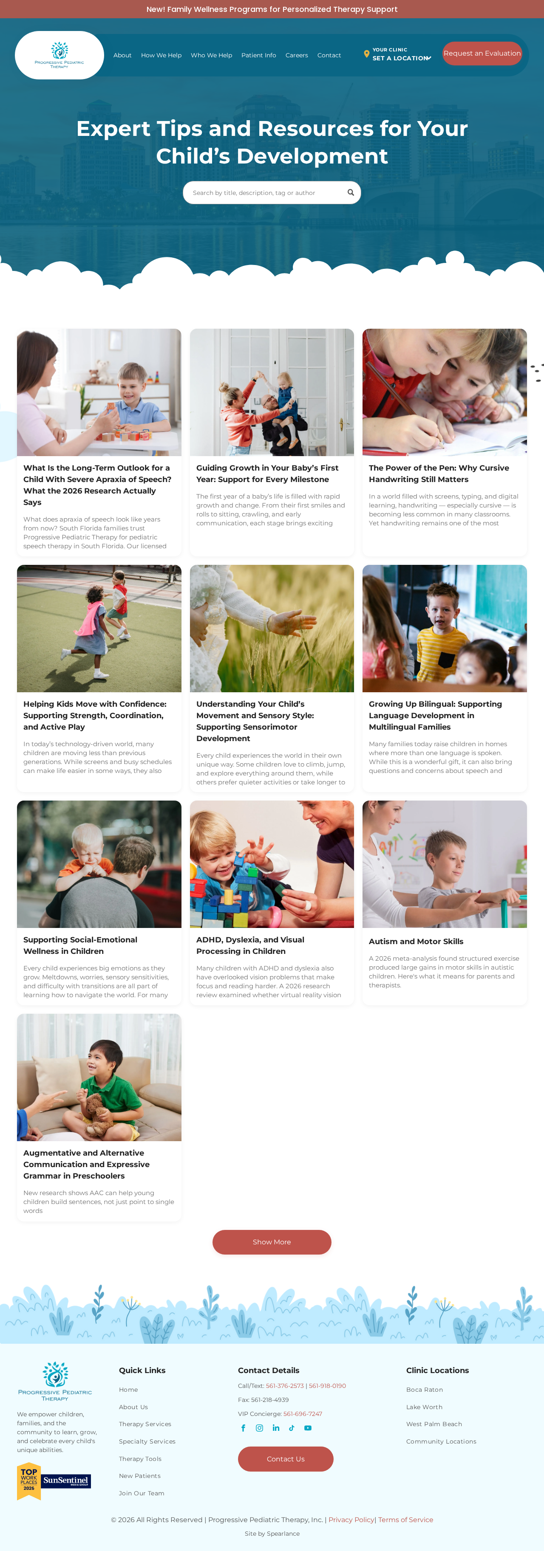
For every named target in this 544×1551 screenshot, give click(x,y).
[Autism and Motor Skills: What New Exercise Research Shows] (445, 864)
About (122, 55)
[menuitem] (174, 1390)
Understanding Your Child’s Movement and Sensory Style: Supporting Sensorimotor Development (255, 721)
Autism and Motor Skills (416, 941)
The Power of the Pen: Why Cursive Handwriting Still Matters (439, 473)
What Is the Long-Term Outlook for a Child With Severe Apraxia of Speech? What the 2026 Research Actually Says (97, 485)
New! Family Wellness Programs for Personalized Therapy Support (272, 9)
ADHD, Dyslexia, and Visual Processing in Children (250, 945)
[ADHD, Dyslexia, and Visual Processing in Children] (272, 864)
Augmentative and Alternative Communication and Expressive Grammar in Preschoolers (86, 1164)
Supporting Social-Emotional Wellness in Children (80, 945)
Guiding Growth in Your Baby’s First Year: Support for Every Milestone (267, 473)
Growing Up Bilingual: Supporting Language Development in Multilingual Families (435, 715)
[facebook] (243, 1429)
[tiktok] (292, 1429)
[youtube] (308, 1429)
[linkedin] (275, 1429)
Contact (329, 55)
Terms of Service (406, 1520)
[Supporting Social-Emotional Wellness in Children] (99, 864)
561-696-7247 (302, 1414)
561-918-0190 (327, 1386)
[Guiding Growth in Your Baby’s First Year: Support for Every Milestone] (272, 392)
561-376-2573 (285, 1386)
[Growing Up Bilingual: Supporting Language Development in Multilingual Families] (445, 628)
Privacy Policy (351, 1520)
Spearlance (283, 1533)
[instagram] (259, 1429)
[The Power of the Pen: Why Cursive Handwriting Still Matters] (445, 392)
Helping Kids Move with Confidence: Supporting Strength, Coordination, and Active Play (95, 715)
